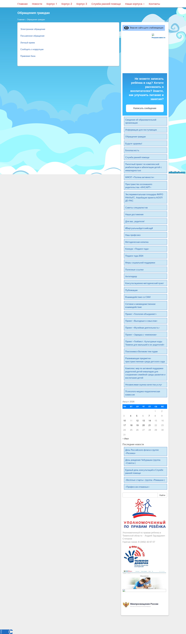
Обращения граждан (135, 136)
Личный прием (27, 42)
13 (143, 420)
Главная (22, 4)
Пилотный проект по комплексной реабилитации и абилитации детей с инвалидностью (143, 167)
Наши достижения (134, 214)
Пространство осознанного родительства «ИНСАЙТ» (138, 186)
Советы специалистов (136, 207)
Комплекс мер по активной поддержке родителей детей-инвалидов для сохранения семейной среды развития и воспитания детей (145, 373)
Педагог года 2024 (134, 255)
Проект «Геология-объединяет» (141, 313)
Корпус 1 (51, 4)
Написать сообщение (144, 108)
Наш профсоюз (133, 234)
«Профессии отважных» (137, 486)
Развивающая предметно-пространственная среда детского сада (145, 360)
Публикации (131, 290)
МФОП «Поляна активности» (139, 177)
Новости (37, 4)
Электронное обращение (32, 28)
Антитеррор (131, 276)
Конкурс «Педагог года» (137, 248)
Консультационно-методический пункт (144, 283)
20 (143, 425)
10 (124, 420)
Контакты (154, 4)
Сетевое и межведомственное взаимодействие (140, 305)
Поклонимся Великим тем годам (141, 351)
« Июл (125, 438)
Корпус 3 (81, 4)
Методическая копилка (136, 241)
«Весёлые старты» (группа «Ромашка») (145, 479)
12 (137, 420)
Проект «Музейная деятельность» (142, 327)
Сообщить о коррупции (31, 49)
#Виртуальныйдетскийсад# (139, 228)
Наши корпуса (134, 4)
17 (124, 425)
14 (150, 420)
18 (131, 425)
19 (137, 425)
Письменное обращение (32, 35)
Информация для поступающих (141, 129)
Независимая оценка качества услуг (143, 384)
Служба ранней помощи (106, 4)
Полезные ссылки (134, 269)
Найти (162, 495)
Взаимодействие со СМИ (138, 296)
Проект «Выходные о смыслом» (141, 320)
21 (150, 425)
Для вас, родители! (134, 221)
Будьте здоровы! (133, 143)
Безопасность (132, 150)
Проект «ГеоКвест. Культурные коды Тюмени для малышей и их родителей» (144, 343)
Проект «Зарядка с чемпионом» (141, 334)
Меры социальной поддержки (140, 262)
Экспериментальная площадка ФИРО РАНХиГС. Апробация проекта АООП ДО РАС (144, 197)
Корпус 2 (66, 4)
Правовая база (27, 55)
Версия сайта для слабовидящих (146, 27)
